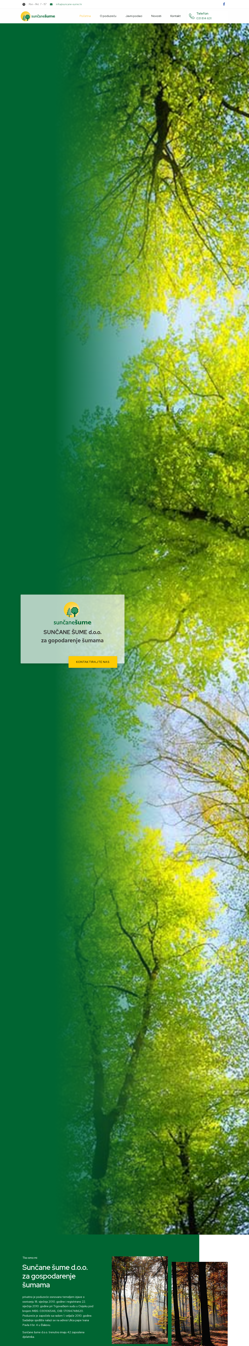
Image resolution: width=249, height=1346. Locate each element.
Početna (85, 16)
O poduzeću (108, 16)
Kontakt (175, 16)
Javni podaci (133, 16)
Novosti (156, 16)
